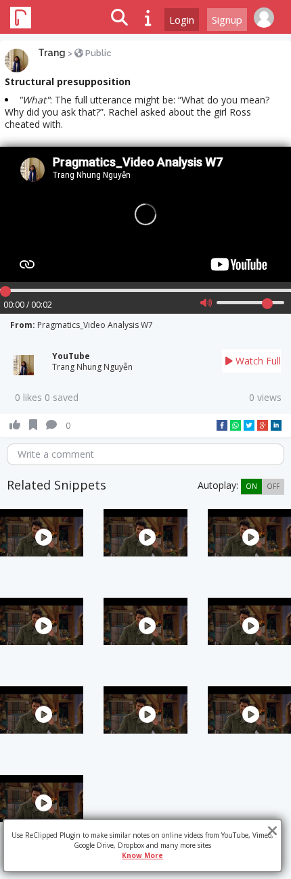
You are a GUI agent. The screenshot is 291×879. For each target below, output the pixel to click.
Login (181, 19)
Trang (52, 52)
